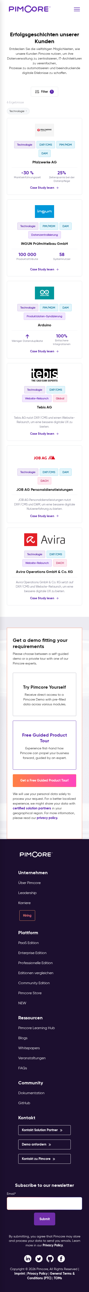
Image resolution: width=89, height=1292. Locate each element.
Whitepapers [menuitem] (29, 1048)
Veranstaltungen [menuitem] (32, 1058)
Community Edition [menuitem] (34, 983)
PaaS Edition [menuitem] (28, 943)
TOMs (58, 1278)
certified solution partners (32, 808)
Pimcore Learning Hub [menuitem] (36, 1028)
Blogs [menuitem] (22, 1038)
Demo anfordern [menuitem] (34, 1144)
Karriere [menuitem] (24, 903)
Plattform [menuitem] (28, 933)
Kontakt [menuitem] (26, 1118)
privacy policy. (47, 818)
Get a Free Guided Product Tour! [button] (44, 780)
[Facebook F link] (27, 1259)
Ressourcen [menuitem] (30, 1018)
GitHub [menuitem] (24, 1103)
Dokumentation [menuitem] (31, 1093)
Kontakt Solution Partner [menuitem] (40, 1130)
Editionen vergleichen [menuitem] (35, 973)
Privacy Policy (53, 1245)
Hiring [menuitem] (27, 915)
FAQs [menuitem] (22, 1068)
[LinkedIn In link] (61, 1259)
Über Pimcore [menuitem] (29, 883)
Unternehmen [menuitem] (33, 873)
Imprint (19, 1273)
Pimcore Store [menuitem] (30, 993)
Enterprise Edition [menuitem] (32, 953)
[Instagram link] (50, 1259)
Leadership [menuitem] (27, 893)
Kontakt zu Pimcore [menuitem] (36, 1159)
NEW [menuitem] (22, 1003)
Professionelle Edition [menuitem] (35, 963)
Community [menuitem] (30, 1083)
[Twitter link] (39, 1259)
